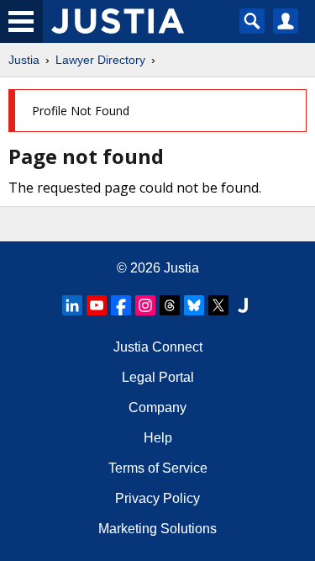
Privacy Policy (157, 498)
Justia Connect (157, 347)
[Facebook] (121, 305)
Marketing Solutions (157, 528)
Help (158, 438)
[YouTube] (97, 305)
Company (157, 407)
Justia (23, 59)
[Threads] (170, 305)
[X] (218, 305)
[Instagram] (145, 305)
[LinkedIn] (72, 305)
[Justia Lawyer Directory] (243, 305)
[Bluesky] (194, 305)
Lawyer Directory (100, 59)
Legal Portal (158, 377)
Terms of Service (157, 468)
